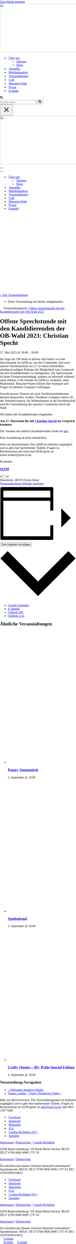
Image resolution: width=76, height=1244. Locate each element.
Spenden (14, 1135)
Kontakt (14, 91)
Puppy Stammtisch (23, 770)
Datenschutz (23, 1142)
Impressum (6, 1142)
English (9, 1242)
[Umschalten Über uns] (68, 177)
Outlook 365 (15, 612)
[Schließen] (6, 110)
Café (11, 79)
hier (66, 431)
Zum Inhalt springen (12, 1)
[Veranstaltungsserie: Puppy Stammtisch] (37, 777)
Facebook (15, 1117)
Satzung (21, 61)
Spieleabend (17, 919)
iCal (11, 1128)
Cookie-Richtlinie (44, 1142)
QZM (4, 469)
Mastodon (15, 1124)
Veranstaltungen (18, 76)
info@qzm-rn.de (51, 1107)
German (8, 1238)
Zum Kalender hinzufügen (16, 544)
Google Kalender (18, 605)
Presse (12, 87)
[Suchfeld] (1, 97)
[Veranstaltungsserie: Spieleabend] (37, 926)
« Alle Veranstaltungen (14, 295)
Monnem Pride (18, 83)
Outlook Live (16, 615)
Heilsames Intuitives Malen (25, 1089)
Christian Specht (46, 421)
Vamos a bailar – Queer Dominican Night (34, 1093)
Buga (19, 65)
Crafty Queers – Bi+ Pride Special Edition (41, 1067)
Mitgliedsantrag (18, 72)
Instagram (15, 1121)
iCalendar (14, 608)
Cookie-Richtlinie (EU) (23, 1132)
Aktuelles (14, 68)
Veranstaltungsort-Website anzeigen (22, 483)
